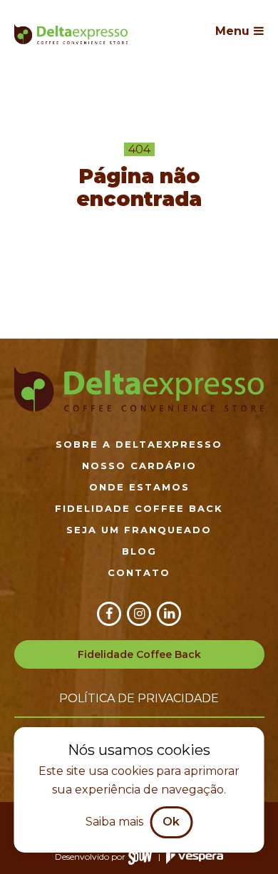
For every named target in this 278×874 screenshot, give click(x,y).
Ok (171, 821)
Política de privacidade (139, 698)
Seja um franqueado (139, 529)
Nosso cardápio (139, 465)
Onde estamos (139, 487)
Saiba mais (114, 821)
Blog (139, 551)
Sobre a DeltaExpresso (139, 444)
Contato (139, 572)
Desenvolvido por (90, 856)
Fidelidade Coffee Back (139, 508)
